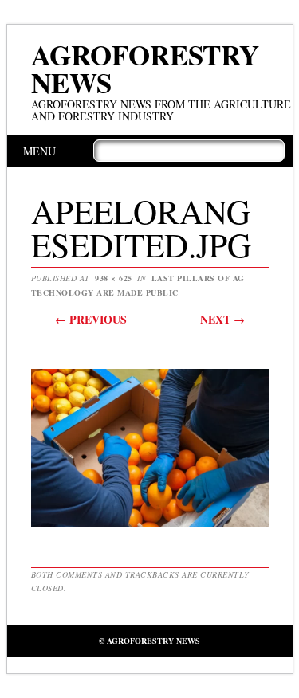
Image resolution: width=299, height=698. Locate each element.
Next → (222, 319)
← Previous (91, 319)
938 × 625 (113, 278)
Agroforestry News (145, 68)
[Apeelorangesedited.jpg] (150, 526)
